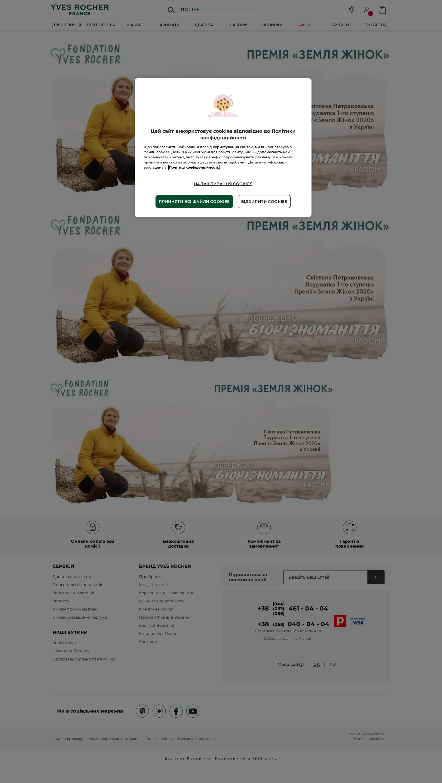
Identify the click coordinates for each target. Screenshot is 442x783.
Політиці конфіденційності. (194, 167)
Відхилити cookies (264, 201)
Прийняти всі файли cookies (194, 201)
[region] (223, 147)
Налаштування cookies (223, 184)
